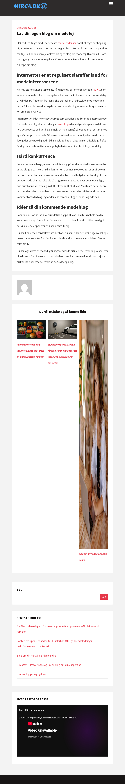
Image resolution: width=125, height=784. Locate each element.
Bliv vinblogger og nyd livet (32, 674)
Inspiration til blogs (26, 27)
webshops (64, 124)
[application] (62, 731)
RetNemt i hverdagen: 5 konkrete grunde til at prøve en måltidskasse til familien (30, 350)
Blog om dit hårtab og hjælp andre (36, 655)
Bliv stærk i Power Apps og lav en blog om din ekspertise (49, 665)
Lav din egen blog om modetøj (45, 33)
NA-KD (96, 89)
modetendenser (67, 43)
